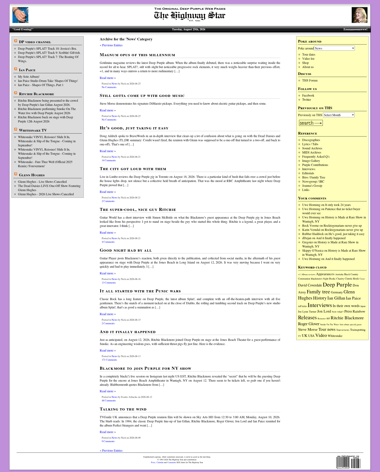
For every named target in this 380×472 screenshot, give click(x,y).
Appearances (325, 274)
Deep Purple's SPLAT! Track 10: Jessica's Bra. (47, 48)
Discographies (311, 140)
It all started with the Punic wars (140, 290)
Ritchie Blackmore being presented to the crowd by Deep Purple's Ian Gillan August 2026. (48, 102)
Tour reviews (342, 330)
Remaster (322, 318)
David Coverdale (310, 284)
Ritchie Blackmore (36, 94)
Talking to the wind (123, 409)
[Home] (190, 22)
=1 (299, 274)
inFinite (302, 306)
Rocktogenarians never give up (343, 225)
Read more (106, 78)
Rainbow (359, 311)
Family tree (318, 291)
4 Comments (108, 242)
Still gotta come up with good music (142, 95)
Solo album (344, 324)
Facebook (308, 95)
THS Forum (309, 80)
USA (311, 335)
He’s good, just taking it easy (347, 234)
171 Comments (109, 359)
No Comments (109, 87)
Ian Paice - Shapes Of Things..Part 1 (41, 85)
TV (299, 336)
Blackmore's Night (319, 278)
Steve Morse (308, 329)
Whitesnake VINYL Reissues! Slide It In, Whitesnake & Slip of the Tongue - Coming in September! (47, 141)
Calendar (160, 462)
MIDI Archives (311, 152)
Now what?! (338, 311)
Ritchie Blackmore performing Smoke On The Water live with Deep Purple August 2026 (47, 111)
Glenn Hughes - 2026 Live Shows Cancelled (46, 194)
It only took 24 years (338, 205)
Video (321, 335)
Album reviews (308, 274)
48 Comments (109, 400)
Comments (171, 462)
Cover (362, 278)
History (320, 298)
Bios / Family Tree (313, 177)
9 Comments (108, 441)
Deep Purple (337, 284)
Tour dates (308, 54)
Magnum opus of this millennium (137, 54)
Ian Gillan (336, 298)
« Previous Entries (111, 45)
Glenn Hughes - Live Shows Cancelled (42, 181)
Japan (363, 306)
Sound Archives (312, 148)
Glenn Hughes (32, 175)
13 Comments (109, 282)
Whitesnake (335, 336)
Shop (305, 63)
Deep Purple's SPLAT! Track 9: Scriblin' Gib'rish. (49, 52)
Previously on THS (310, 115)
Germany (337, 292)
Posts (153, 462)
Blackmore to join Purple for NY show (145, 368)
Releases (307, 317)
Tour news (326, 329)
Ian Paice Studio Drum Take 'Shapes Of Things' (48, 81)
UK (304, 335)
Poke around (306, 48)
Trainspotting (357, 330)
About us (308, 67)
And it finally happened (331, 238)
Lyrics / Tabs (310, 144)
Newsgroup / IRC (313, 181)
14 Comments (109, 160)
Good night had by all (126, 250)
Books (332, 278)
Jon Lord (324, 311)
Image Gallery (311, 160)
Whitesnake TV (33, 130)
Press (348, 311)
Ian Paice (27, 70)
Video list (308, 58)
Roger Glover (308, 323)
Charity (340, 278)
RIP (328, 318)
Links (305, 190)
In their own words (346, 305)
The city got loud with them (133, 168)
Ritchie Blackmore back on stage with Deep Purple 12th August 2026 (45, 119)
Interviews (308, 169)
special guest (355, 324)
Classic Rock (352, 278)
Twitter (306, 99)
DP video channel (35, 42)
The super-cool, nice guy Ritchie (138, 209)
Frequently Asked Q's (316, 156)
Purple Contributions (315, 165)
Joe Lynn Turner (307, 311)
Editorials (308, 173)
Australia (339, 274)
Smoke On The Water (329, 324)
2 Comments (108, 201)
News (114, 83)
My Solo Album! (28, 76)
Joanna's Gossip (312, 185)
